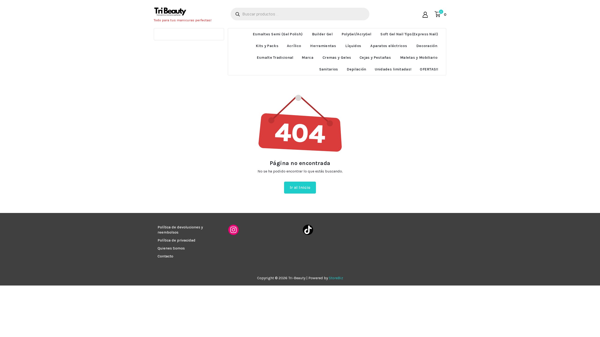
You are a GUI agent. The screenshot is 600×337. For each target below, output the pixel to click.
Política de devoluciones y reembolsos (180, 229)
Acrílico (294, 46)
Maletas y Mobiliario (418, 57)
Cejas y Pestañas (375, 57)
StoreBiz (336, 278)
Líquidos (353, 46)
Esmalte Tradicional (275, 57)
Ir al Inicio (300, 187)
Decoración (426, 46)
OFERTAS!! (429, 69)
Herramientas (323, 46)
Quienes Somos (171, 248)
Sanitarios (328, 69)
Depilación (356, 69)
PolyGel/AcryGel (356, 34)
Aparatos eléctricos (388, 46)
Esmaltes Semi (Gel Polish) (278, 34)
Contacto (165, 256)
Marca (307, 57)
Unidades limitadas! (393, 69)
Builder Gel (322, 34)
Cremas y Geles (336, 57)
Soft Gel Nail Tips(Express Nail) (409, 34)
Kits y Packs (267, 46)
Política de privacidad (176, 240)
